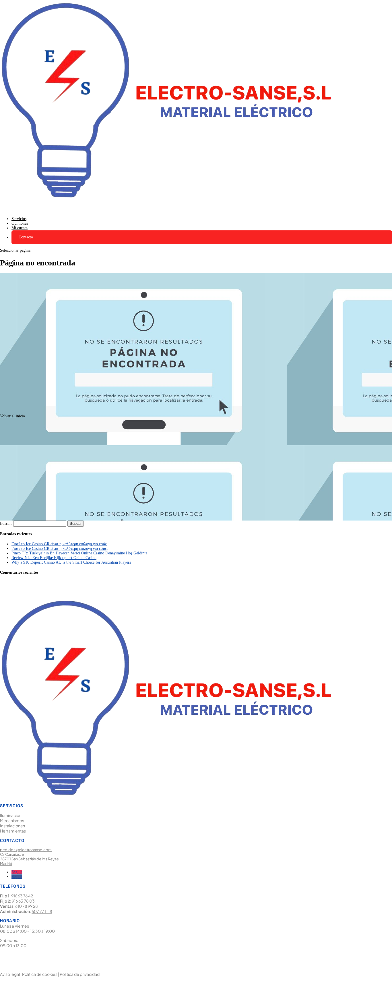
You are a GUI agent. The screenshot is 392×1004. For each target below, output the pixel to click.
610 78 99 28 (26, 906)
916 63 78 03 (23, 900)
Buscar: (6, 523)
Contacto (26, 237)
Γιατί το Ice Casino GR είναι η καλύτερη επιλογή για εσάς (59, 544)
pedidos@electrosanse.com (26, 849)
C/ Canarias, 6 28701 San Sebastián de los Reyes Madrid (29, 859)
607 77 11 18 (42, 911)
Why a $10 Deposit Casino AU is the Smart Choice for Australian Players (71, 562)
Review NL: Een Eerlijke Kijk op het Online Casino (53, 558)
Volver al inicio (12, 416)
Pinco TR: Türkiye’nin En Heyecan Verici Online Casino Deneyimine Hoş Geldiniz (79, 553)
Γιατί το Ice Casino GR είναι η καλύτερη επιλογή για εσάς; (59, 548)
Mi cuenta (19, 228)
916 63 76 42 (22, 895)
